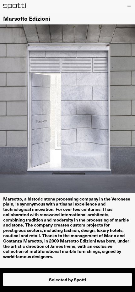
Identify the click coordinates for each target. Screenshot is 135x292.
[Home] (14, 6)
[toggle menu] (128, 6)
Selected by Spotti (67, 279)
